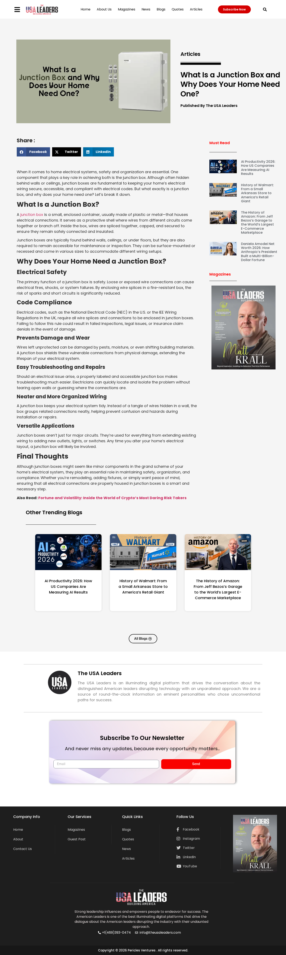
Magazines (126, 9)
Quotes (178, 9)
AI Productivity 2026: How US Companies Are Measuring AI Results (258, 167)
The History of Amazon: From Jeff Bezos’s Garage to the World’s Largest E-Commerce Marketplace (257, 222)
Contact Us (22, 848)
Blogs (161, 9)
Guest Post (77, 839)
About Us (104, 9)
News (146, 9)
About (18, 839)
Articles (196, 9)
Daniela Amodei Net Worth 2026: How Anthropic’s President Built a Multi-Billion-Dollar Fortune (259, 251)
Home (85, 9)
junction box (31, 214)
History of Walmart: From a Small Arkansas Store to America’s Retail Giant (257, 193)
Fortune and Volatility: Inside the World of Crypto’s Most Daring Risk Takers (112, 497)
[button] (265, 9)
